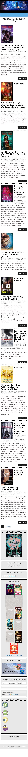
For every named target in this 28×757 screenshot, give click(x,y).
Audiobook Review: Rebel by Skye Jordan (13, 254)
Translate (15, 694)
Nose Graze (17, 747)
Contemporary (19, 259)
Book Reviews (16, 52)
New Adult (5, 440)
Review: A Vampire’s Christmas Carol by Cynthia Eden (20, 336)
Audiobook (7, 52)
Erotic (3, 261)
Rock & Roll (18, 492)
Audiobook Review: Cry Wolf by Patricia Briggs (13, 154)
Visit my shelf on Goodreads (14, 655)
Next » (9, 526)
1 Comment (18, 54)
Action (5, 302)
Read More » (22, 78)
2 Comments (19, 203)
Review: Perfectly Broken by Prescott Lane (19, 428)
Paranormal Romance (9, 348)
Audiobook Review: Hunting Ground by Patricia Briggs (13, 47)
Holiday (17, 347)
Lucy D (24, 51)
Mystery (12, 302)
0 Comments (19, 160)
